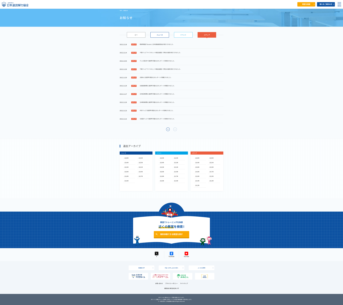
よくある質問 (201, 268)
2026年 (126, 158)
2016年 (126, 181)
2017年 (141, 176)
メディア (207, 35)
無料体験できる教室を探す (171, 234)
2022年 (126, 167)
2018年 (126, 176)
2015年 (211, 176)
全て (136, 35)
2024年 (126, 162)
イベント (183, 35)
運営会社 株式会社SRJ (170, 288)
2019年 (141, 172)
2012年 (197, 185)
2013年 (211, 181)
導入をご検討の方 (326, 4)
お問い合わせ (159, 283)
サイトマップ (184, 283)
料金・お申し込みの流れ (171, 268)
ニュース (160, 35)
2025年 (141, 158)
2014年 (176, 181)
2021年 (141, 167)
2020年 (126, 172)
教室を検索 (306, 4)
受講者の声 (141, 268)
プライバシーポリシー (171, 283)
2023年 (141, 162)
